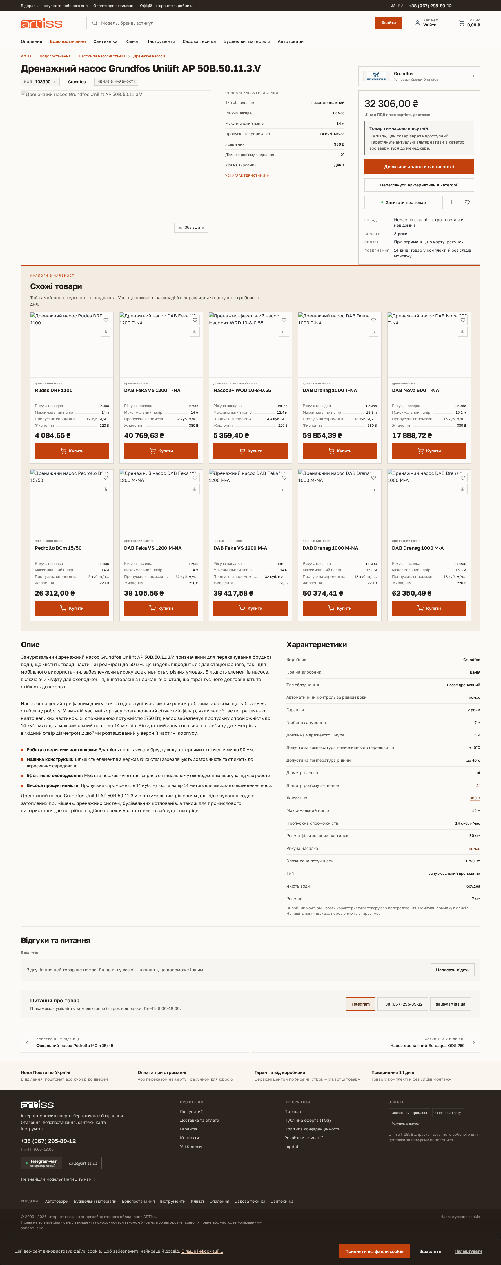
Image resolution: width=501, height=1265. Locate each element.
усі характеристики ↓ (247, 175)
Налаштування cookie (460, 1216)
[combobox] (236, 23)
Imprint (291, 1146)
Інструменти (173, 1201)
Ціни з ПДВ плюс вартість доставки (397, 114)
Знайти (388, 22)
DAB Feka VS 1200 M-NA (152, 548)
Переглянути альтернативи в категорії (419, 184)
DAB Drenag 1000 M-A (418, 548)
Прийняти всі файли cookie (374, 1251)
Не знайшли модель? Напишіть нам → (58, 1179)
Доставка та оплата (199, 1120)
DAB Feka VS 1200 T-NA (152, 390)
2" (478, 785)
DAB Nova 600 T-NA (415, 390)
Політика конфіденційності (311, 1128)
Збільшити (194, 227)
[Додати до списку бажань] (467, 202)
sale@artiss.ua (450, 1003)
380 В (475, 798)
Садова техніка (250, 1201)
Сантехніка (282, 1201)
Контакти (189, 1137)
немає (474, 848)
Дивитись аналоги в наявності (419, 166)
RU (400, 5)
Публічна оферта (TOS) (307, 1120)
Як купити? (191, 1111)
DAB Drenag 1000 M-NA (330, 548)
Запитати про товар (406, 202)
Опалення (219, 1201)
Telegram (360, 1003)
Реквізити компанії (303, 1137)
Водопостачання (138, 1201)
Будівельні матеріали (95, 1201)
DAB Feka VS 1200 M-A (240, 548)
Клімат (197, 1201)
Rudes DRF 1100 (54, 390)
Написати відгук (453, 969)
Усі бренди (191, 1146)
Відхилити (430, 1251)
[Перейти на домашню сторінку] (48, 22)
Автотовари (56, 1201)
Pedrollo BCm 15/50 (58, 548)
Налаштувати (468, 1250)
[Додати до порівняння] (451, 202)
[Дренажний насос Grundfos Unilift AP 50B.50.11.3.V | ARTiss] (116, 163)
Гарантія (188, 1128)
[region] (116, 163)
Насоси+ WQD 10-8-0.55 (242, 390)
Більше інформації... (202, 1250)
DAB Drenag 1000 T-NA (330, 390)
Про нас (292, 1111)
